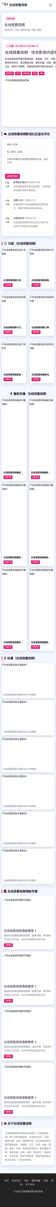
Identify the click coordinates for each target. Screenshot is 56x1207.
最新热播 (36, 1180)
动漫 (45, 1180)
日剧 (26, 1180)
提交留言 (14, 176)
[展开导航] (50, 5)
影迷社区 (16, 1180)
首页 (6, 1180)
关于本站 (30, 1184)
